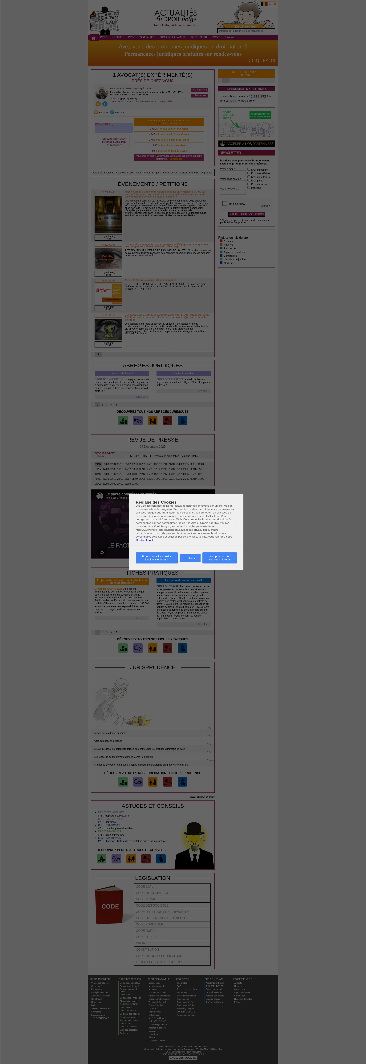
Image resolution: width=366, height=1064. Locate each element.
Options (190, 557)
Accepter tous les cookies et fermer (219, 558)
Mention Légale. (145, 540)
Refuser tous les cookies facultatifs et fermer (157, 558)
